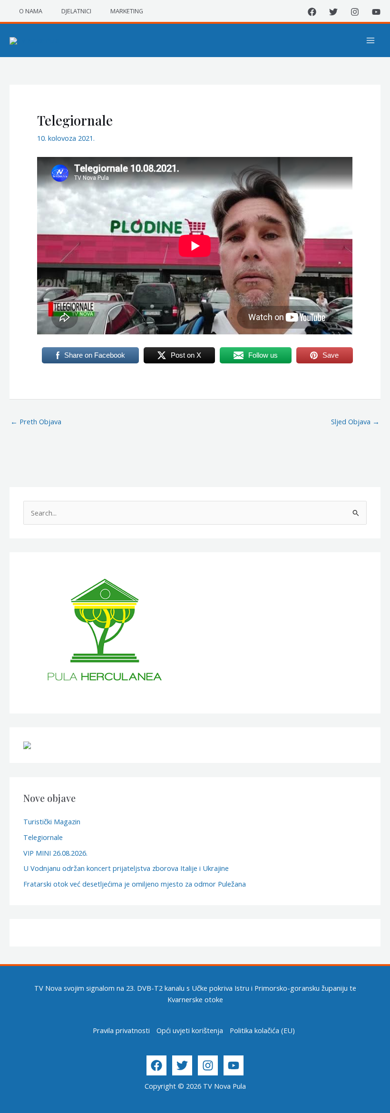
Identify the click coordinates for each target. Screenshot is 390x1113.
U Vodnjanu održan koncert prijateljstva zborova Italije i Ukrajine (126, 868)
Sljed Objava (355, 421)
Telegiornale (43, 837)
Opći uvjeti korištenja (189, 1030)
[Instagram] (355, 12)
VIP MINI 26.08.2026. (55, 853)
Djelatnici (76, 11)
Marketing (126, 11)
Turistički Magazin (51, 821)
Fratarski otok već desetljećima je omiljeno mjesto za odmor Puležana (134, 883)
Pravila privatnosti (121, 1030)
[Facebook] (312, 12)
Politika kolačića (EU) (262, 1030)
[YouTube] (376, 12)
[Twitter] (333, 12)
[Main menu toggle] (370, 40)
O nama (30, 11)
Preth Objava (35, 421)
